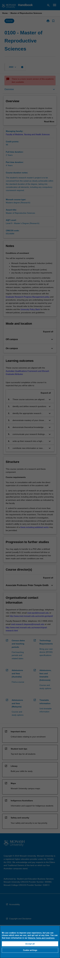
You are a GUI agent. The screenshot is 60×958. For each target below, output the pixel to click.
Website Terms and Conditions (41, 938)
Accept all (30, 944)
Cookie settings (30, 950)
